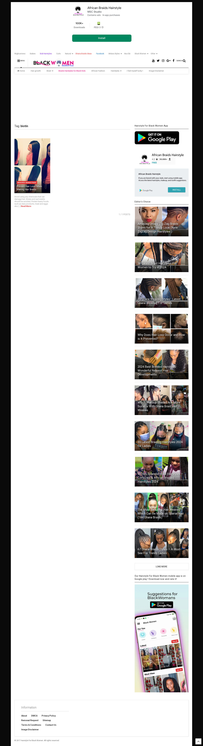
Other (153, 54)
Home (22, 71)
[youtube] (153, 61)
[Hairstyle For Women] (51, 65)
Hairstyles (115, 71)
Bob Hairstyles (46, 54)
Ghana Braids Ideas (83, 54)
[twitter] (158, 61)
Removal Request (29, 720)
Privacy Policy (49, 716)
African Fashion (98, 71)
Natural (68, 54)
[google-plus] (168, 61)
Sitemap (47, 720)
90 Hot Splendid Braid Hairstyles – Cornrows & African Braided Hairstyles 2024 (160, 477)
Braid (49, 71)
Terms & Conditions (31, 725)
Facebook (100, 54)
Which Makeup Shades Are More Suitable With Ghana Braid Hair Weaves (159, 406)
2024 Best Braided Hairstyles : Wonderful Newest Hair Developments (157, 370)
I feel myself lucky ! (135, 71)
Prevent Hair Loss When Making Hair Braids (29, 188)
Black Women (140, 54)
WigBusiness (19, 54)
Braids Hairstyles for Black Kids (72, 71)
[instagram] (163, 61)
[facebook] (173, 61)
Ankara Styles (114, 54)
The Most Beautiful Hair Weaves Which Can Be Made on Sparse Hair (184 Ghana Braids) (161, 513)
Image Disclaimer (156, 71)
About (24, 716)
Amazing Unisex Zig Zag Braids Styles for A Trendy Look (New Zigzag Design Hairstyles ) (158, 227)
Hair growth (36, 71)
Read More (26, 206)
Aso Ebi (127, 54)
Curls (58, 54)
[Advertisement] (101, 99)
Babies (33, 54)
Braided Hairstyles (27, 182)
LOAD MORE (161, 566)
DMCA (34, 716)
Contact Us (50, 725)
